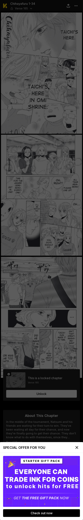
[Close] (77, 447)
